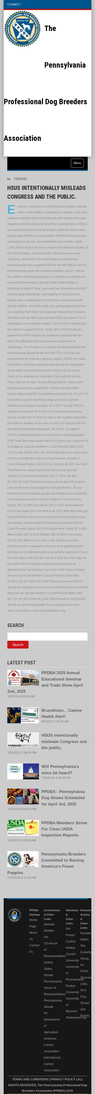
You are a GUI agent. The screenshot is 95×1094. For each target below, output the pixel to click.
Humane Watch (84, 936)
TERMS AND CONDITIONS (30, 1079)
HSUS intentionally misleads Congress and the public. (64, 741)
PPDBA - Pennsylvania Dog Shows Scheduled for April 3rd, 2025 (63, 797)
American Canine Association (51, 1045)
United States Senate (48, 969)
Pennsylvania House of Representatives (51, 988)
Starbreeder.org (69, 1017)
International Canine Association (51, 1064)
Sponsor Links (84, 981)
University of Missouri (69, 1005)
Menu (77, 163)
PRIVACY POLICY (63, 1079)
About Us (33, 936)
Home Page (33, 923)
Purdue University (69, 989)
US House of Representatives (51, 950)
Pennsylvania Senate (51, 1004)
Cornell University (69, 957)
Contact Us (33, 948)
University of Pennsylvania (69, 973)
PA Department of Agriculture (51, 1022)
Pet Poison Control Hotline (69, 938)
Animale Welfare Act (49, 931)
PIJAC (84, 971)
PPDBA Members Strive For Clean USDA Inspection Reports (64, 829)
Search (17, 645)
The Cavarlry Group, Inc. (84, 955)
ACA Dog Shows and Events (84, 1003)
